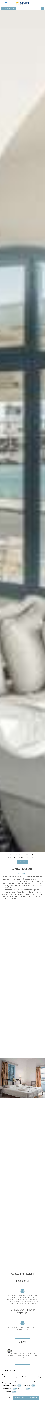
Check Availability (8, 9)
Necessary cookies (9, 1385)
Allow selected (20, 1398)
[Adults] (27, 857)
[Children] (33, 857)
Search (22, 862)
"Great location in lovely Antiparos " (22, 1311)
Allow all (33, 1398)
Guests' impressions (22, 1273)
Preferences (7, 1389)
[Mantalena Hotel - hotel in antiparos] (22, 3)
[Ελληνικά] (6, 3)
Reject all (7, 1398)
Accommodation (9, 1053)
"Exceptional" (22, 1280)
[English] (2, 3)
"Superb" (22, 1341)
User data (26, 1385)
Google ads (7, 1392)
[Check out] (20, 857)
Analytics (21, 1389)
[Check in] (11, 857)
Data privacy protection (9, 1383)
